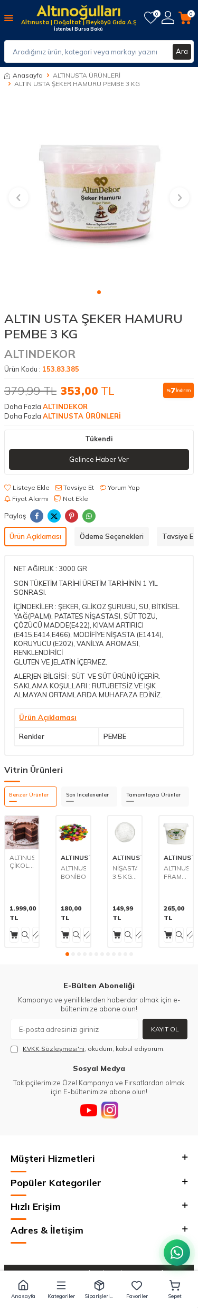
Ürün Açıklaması (35, 536)
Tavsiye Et (78, 487)
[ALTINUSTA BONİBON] (73, 832)
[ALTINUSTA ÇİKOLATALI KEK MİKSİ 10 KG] (22, 832)
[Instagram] (109, 1110)
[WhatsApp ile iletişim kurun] (177, 1252)
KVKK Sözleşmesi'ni (53, 1049)
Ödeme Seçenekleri (112, 536)
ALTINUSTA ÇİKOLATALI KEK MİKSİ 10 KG (22, 862)
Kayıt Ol (165, 1029)
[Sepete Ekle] (14, 935)
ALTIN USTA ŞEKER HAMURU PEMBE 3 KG (77, 84)
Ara (182, 51)
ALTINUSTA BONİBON (73, 872)
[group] (99, 191)
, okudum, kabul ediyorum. (94, 1049)
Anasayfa (28, 75)
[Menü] (8, 17)
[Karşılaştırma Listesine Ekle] (36, 935)
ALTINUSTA (79, 857)
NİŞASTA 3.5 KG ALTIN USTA (124, 872)
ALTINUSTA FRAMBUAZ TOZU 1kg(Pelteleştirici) (176, 872)
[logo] (78, 13)
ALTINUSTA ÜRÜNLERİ (86, 75)
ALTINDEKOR (40, 354)
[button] (99, 292)
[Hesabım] (168, 17)
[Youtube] (88, 1110)
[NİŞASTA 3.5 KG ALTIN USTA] (125, 832)
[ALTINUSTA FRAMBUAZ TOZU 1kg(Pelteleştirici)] (176, 832)
